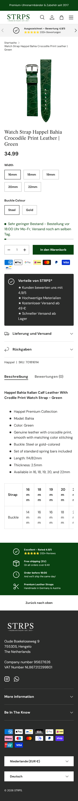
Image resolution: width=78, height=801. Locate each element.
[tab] (16, 376)
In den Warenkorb (53, 250)
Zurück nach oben (39, 603)
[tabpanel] (39, 457)
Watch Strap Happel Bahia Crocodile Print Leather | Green (36, 47)
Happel (9, 362)
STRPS (18, 790)
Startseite (10, 42)
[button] (61, 17)
